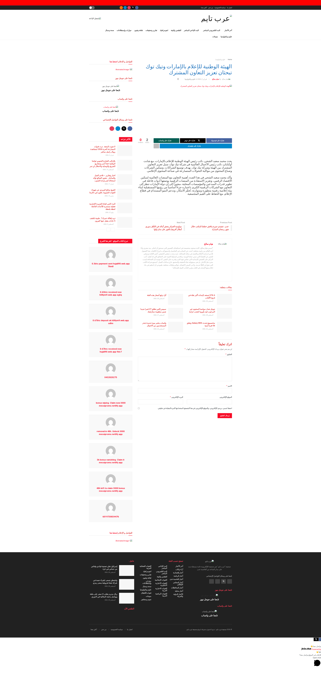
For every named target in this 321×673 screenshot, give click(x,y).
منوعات (215, 37)
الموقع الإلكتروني (226, 397)
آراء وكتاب (179, 569)
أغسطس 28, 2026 (208, 315)
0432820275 (110, 377)
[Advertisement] (160, 49)
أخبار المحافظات (177, 588)
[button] (160, 646)
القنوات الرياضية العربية (161, 595)
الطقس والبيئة (176, 30)
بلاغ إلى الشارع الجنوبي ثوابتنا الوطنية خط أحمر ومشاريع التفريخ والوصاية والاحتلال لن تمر (102, 163)
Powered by (316, 649)
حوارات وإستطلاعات (124, 30)
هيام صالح (215, 79)
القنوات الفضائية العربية (145, 567)
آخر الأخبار (228, 30)
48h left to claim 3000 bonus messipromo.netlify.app (111, 489)
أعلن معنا (204, 8)
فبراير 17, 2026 (109, 184)
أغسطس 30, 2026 (208, 301)
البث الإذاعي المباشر (191, 30)
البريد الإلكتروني (176, 397)
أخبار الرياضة (178, 576)
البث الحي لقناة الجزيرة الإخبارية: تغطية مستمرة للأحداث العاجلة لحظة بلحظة (102, 206)
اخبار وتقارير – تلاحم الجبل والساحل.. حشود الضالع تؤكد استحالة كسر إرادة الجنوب (104, 178)
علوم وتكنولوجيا (226, 37)
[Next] (108, 229)
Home (230, 59)
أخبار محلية (179, 591)
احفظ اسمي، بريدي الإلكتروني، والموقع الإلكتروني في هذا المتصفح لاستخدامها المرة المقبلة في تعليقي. (194, 408)
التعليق (228, 354)
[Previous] (113, 229)
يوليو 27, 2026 (109, 212)
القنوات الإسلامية (161, 580)
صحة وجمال (109, 30)
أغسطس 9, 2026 (108, 224)
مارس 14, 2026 (109, 196)
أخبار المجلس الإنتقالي (178, 583)
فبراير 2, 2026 (202, 79)
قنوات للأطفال (146, 593)
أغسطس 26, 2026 (208, 329)
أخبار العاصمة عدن (176, 579)
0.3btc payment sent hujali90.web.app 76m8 (111, 265)
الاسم (229, 386)
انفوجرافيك (164, 30)
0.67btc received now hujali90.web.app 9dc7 (111, 350)
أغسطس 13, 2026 (108, 169)
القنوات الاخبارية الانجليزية (161, 584)
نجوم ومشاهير (146, 599)
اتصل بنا (229, 8)
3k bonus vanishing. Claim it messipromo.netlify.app (110, 461)
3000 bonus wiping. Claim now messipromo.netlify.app (111, 404)
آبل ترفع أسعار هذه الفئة (156, 295)
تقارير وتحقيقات (151, 30)
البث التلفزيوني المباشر (211, 30)
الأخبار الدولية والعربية (178, 595)
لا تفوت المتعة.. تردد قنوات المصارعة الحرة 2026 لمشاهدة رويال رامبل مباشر (102, 149)
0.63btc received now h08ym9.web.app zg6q (110, 293)
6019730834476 (111, 516)
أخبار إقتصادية (178, 573)
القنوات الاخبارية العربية (161, 589)
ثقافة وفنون (138, 30)
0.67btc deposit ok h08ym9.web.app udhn (111, 321)
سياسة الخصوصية (220, 8)
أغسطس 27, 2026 (159, 315)
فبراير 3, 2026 (109, 155)
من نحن (210, 8)
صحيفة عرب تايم (221, 629)
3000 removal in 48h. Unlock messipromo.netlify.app (111, 432)
